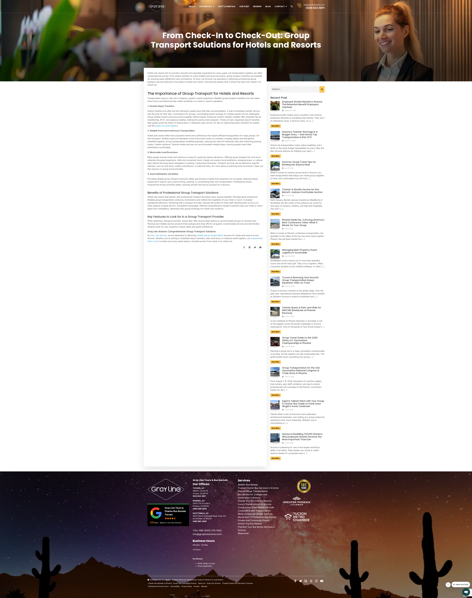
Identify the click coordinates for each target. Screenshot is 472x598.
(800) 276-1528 (212, 530)
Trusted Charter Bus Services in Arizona (258, 488)
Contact (280, 6)
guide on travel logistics (167, 125)
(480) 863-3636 (199, 521)
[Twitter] (300, 581)
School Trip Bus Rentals (250, 523)
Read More (276, 126)
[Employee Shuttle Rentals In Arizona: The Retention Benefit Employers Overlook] (275, 105)
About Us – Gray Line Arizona (209, 583)
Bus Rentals (205, 6)
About (192, 6)
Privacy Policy (186, 586)
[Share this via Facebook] (244, 247)
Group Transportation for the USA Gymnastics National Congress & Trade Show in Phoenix (301, 370)
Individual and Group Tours (158, 586)
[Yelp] (311, 581)
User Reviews (175, 523)
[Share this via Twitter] (254, 247)
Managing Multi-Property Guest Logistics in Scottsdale (299, 251)
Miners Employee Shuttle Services (255, 514)
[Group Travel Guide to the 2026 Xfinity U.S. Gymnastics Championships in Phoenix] (275, 341)
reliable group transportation (210, 235)
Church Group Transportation (253, 491)
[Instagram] (316, 581)
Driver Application (205, 566)
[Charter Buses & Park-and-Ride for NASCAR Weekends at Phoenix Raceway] (275, 311)
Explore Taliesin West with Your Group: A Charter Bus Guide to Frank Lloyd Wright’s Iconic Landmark (303, 403)
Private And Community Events (253, 520)
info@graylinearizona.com (314, 5)
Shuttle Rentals (226, 6)
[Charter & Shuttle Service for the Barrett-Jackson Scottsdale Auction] (275, 193)
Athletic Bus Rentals (248, 484)
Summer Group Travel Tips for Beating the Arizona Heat (299, 163)
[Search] (322, 89)
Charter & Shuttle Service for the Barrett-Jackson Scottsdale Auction (302, 191)
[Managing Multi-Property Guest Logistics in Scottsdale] (275, 253)
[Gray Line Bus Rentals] (157, 6)
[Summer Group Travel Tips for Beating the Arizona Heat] (275, 165)
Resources (243, 533)
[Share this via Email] (260, 247)
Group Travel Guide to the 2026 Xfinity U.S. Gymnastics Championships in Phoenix (299, 340)
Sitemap (204, 586)
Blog (268, 6)
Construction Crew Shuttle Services (256, 507)
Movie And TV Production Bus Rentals (257, 517)
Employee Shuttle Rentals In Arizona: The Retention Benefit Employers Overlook (302, 104)
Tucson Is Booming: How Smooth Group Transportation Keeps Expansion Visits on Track (300, 280)
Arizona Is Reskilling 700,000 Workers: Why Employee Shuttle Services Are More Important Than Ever (302, 436)
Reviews (257, 6)
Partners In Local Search (214, 580)
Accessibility (175, 586)
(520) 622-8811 (315, 7)
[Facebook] (295, 581)
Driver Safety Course (206, 563)
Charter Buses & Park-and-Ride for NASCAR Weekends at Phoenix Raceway (301, 310)
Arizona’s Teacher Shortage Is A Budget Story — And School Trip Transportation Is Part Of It (299, 134)
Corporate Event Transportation (254, 510)
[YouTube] (321, 581)
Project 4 (200, 580)
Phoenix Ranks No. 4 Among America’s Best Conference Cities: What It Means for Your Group (303, 222)
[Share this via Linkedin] (249, 247)
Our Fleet (244, 6)
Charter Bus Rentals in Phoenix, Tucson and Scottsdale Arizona (172, 583)
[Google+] (305, 581)
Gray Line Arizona (158, 235)
